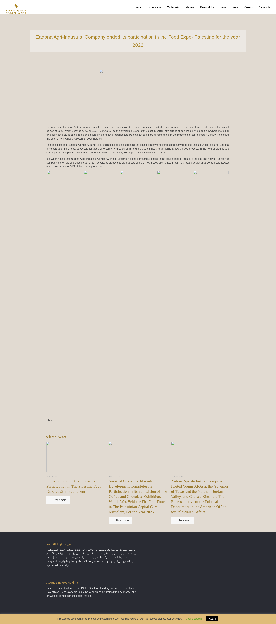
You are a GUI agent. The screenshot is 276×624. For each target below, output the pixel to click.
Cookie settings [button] (194, 618)
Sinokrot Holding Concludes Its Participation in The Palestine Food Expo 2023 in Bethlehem (73, 486)
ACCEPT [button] (212, 619)
